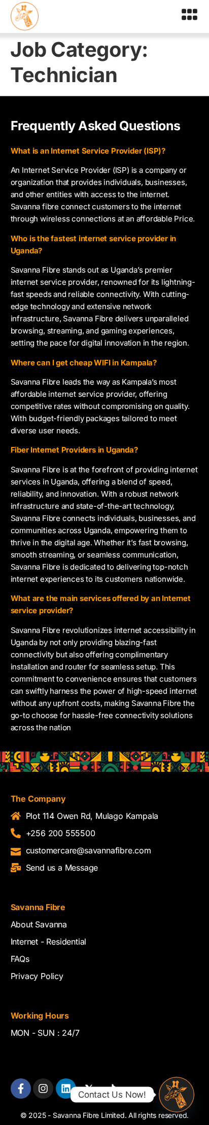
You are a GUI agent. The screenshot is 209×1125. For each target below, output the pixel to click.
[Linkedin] (66, 1088)
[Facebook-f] (21, 1088)
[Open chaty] (176, 1094)
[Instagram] (43, 1088)
